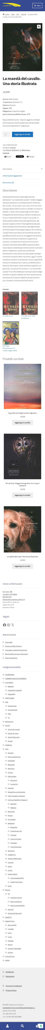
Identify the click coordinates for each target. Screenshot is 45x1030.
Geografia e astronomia (16, 792)
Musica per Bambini (17, 905)
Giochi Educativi (14, 737)
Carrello (34, 1024)
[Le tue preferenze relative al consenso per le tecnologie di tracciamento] (41, 1026)
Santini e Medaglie (14, 949)
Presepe (11, 941)
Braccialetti (12, 925)
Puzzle (10, 741)
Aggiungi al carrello (22, 134)
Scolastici (14, 784)
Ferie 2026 (8, 642)
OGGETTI (8, 917)
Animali (23, 14)
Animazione (12, 706)
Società (10, 862)
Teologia (13, 843)
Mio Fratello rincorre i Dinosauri (16, 654)
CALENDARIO (9, 675)
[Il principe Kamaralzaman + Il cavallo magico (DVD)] (11, 333)
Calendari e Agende (15, 690)
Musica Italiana (16, 902)
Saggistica (12, 855)
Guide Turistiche (16, 882)
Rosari (10, 945)
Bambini (13, 804)
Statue (10, 952)
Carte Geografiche (17, 878)
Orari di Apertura (11, 658)
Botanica (11, 769)
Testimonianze (15, 847)
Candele (11, 929)
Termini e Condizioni (14, 986)
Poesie (10, 815)
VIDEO (7, 960)
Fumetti (11, 788)
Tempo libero (12, 874)
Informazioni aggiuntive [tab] (12, 176)
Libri (17, 14)
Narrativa (11, 812)
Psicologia (11, 819)
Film (9, 714)
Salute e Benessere (14, 859)
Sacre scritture (15, 839)
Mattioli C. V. (16, 150)
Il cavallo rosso (8, 316)
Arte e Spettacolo (14, 757)
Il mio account (7, 1026)
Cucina (10, 772)
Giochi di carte (13, 733)
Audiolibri (11, 761)
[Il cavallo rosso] (11, 303)
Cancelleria (9, 682)
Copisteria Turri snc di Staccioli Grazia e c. (19, 1008)
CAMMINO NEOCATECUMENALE (15, 679)
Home (7, 14)
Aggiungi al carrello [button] (22, 422)
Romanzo (11, 851)
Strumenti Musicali (15, 913)
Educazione (12, 776)
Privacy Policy (11, 990)
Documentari (12, 710)
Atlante (8, 150)
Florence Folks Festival (13, 646)
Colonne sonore (16, 898)
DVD (6, 702)
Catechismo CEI (16, 831)
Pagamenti (10, 976)
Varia (10, 886)
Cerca (22, 1026)
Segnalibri (11, 694)
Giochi (7, 725)
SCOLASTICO (9, 956)
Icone (10, 937)
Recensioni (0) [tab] (8, 182)
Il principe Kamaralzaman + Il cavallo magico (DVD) (10, 348)
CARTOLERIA (9, 698)
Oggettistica (10, 921)
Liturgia (13, 835)
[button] (39, 26)
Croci (10, 933)
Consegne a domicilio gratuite (16, 650)
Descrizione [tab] (7, 169)
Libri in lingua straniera (16, 796)
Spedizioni (10, 972)
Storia (10, 870)
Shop (13, 14)
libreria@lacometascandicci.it (14, 600)
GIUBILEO (8, 745)
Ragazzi (13, 808)
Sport (10, 866)
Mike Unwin (26, 150)
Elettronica (9, 722)
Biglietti (11, 686)
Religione (11, 823)
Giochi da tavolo (14, 729)
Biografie (11, 765)
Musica (7, 890)
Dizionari (13, 780)
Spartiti (11, 909)
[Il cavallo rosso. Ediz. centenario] (29, 303)
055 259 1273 (7, 597)
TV (9, 718)
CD (9, 894)
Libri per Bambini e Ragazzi (17, 800)
